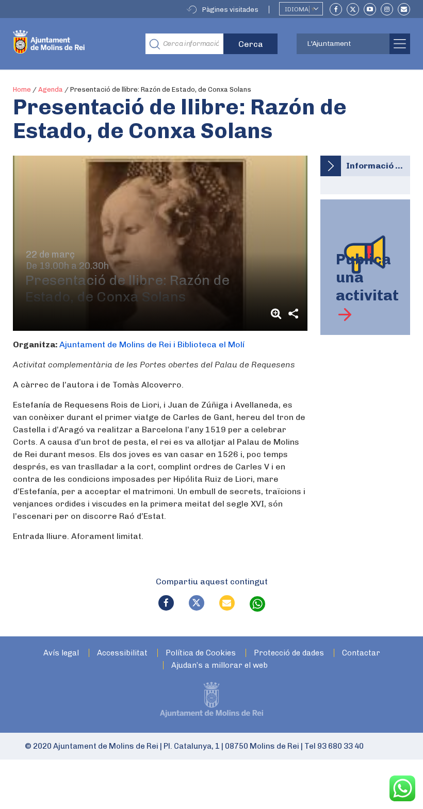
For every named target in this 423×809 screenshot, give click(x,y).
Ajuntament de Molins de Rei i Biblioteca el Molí (152, 344)
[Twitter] (353, 9)
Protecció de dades (289, 653)
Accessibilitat (122, 653)
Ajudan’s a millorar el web (219, 665)
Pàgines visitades (230, 9)
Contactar (361, 653)
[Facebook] (336, 9)
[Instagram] (387, 9)
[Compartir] (293, 313)
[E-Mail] (404, 9)
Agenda (50, 89)
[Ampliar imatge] (277, 313)
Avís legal (61, 653)
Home (22, 89)
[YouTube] (370, 9)
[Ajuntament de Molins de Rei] (71, 44)
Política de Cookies (201, 653)
